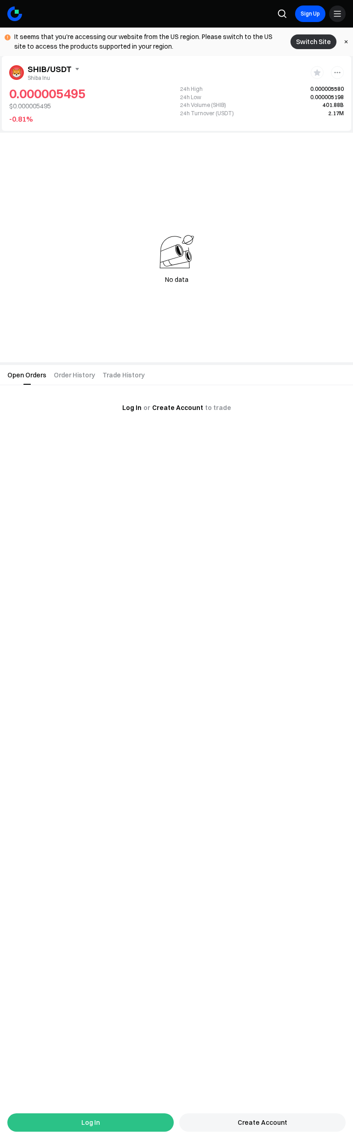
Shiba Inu (39, 77)
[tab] (27, 375)
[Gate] (14, 13)
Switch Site (313, 42)
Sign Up (310, 13)
